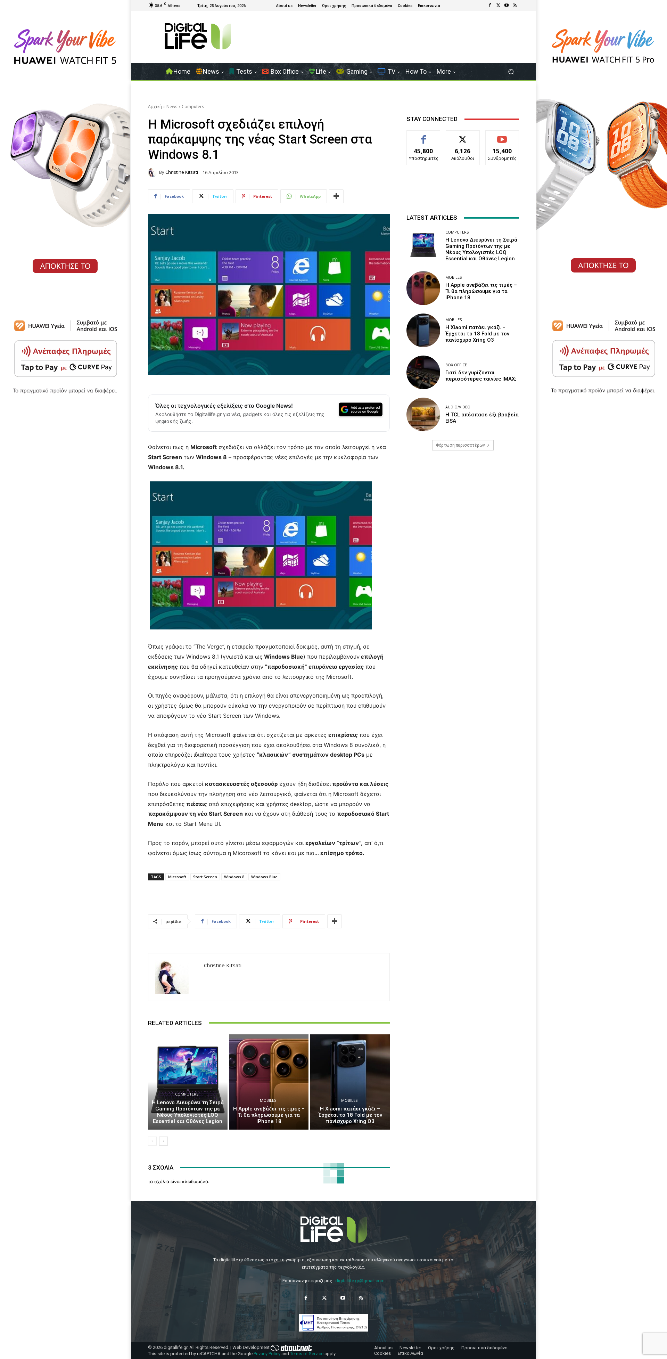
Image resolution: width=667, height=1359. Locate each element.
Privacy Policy (267, 1353)
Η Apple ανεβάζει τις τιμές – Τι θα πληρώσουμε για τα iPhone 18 (269, 1115)
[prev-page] (152, 1141)
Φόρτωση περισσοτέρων (460, 445)
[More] (336, 196)
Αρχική (155, 106)
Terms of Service (306, 1353)
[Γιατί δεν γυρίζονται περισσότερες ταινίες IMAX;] (423, 372)
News (171, 106)
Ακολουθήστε (463, 135)
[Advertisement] (462, 510)
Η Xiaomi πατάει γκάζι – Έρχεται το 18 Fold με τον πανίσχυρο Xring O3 (350, 1115)
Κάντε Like (423, 135)
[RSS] (515, 5)
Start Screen (205, 876)
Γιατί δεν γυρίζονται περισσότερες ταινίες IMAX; (480, 375)
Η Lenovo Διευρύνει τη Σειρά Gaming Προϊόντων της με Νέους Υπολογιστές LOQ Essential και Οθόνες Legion (188, 1111)
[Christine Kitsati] (153, 172)
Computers (193, 106)
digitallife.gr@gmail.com (360, 1280)
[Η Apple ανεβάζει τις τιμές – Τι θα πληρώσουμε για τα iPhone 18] (269, 1082)
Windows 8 (234, 876)
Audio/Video (457, 407)
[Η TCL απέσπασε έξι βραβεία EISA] (423, 414)
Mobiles (268, 1100)
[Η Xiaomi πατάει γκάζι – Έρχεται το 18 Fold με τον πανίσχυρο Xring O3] (350, 1082)
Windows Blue (264, 876)
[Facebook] (490, 5)
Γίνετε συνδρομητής (502, 138)
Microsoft (177, 876)
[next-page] (163, 1141)
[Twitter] (498, 5)
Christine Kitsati (181, 172)
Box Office (456, 365)
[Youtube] (506, 5)
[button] (511, 72)
